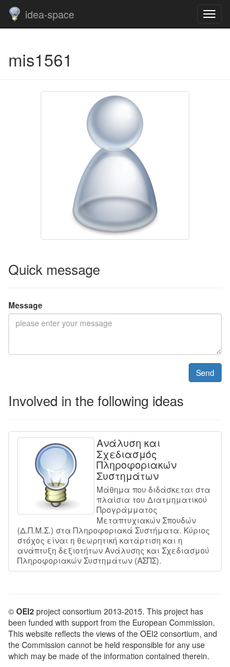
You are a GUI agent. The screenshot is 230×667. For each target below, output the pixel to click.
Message (25, 305)
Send (205, 372)
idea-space (49, 14)
